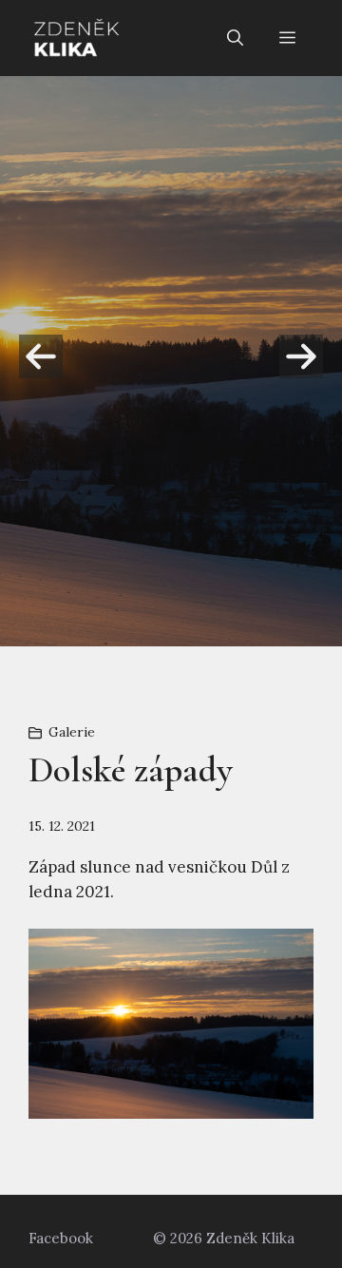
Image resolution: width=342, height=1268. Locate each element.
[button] (235, 38)
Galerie (71, 731)
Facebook (60, 1238)
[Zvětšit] (288, 953)
